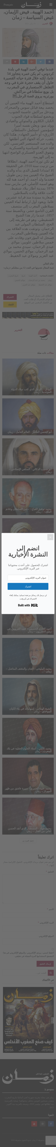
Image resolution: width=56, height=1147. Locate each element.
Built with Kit (28, 605)
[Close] (50, 537)
